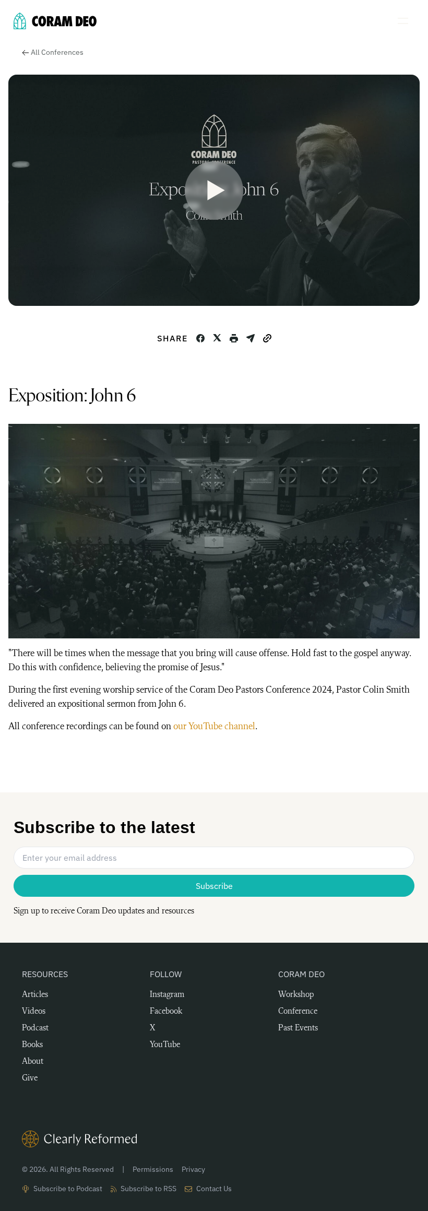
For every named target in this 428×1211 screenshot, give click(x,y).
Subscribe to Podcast (67, 1188)
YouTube (165, 1045)
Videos (33, 1011)
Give (30, 1078)
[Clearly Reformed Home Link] (214, 1139)
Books (32, 1045)
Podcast (35, 1028)
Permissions (153, 1169)
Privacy (193, 1169)
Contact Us (214, 1188)
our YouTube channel (214, 726)
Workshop (296, 995)
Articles (35, 995)
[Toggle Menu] (406, 21)
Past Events (298, 1028)
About (32, 1062)
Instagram (167, 995)
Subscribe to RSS (148, 1188)
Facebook (166, 1011)
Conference (297, 1011)
